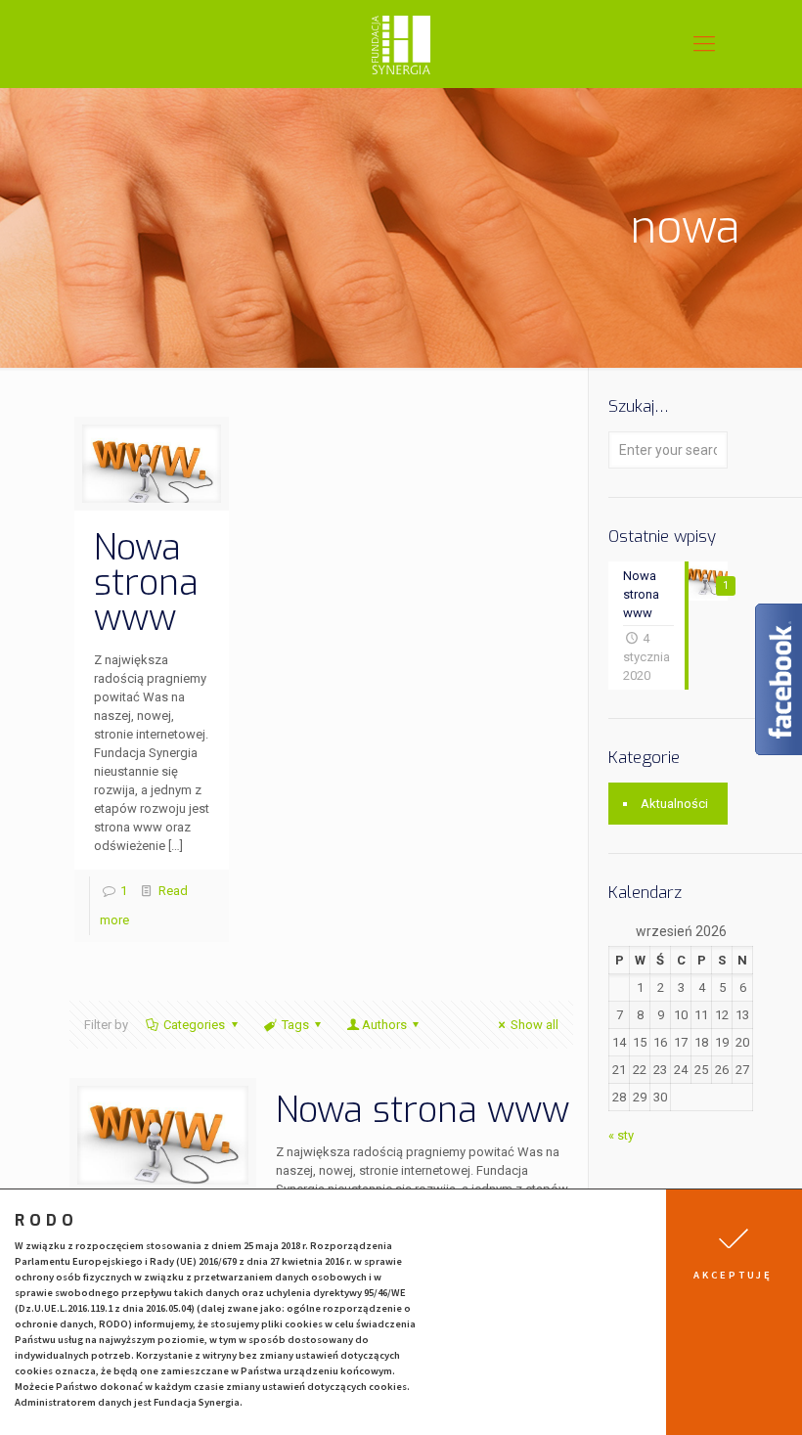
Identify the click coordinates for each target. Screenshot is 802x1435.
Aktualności (674, 803)
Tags (295, 1024)
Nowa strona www (146, 583)
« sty (621, 1135)
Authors (384, 1024)
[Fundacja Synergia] (401, 44)
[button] (734, 1312)
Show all (534, 1024)
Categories (194, 1024)
